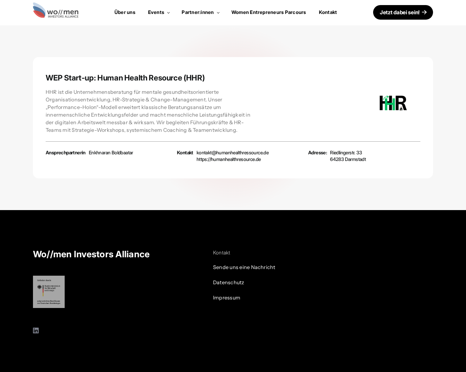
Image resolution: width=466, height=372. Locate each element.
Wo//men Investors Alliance (91, 254)
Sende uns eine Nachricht (244, 267)
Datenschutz (228, 282)
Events (156, 12)
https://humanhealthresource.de (229, 159)
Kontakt (328, 12)
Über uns (124, 12)
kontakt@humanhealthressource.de (233, 153)
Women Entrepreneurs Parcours (268, 12)
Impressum (226, 297)
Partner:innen (198, 12)
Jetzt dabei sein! (400, 12)
